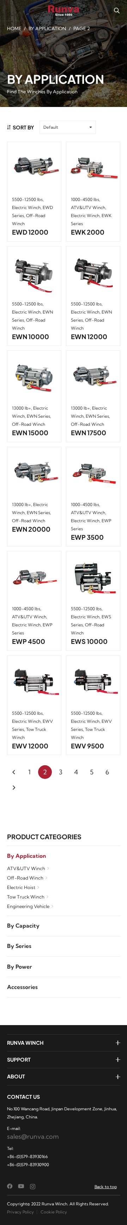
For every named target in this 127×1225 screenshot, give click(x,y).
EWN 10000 (30, 336)
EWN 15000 (30, 433)
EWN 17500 (88, 433)
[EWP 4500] (34, 578)
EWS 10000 (89, 641)
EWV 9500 (87, 746)
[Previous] (14, 772)
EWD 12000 (30, 232)
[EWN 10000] (34, 273)
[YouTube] (21, 1186)
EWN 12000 (89, 336)
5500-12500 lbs (27, 199)
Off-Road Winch (25, 878)
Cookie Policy (54, 1211)
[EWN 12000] (93, 273)
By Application (47, 28)
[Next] (14, 787)
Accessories (22, 987)
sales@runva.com (33, 1136)
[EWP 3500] (93, 474)
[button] (116, 10)
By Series (19, 946)
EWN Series (38, 416)
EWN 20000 (31, 529)
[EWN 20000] (34, 474)
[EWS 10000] (93, 578)
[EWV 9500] (93, 682)
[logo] (63, 10)
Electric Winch (26, 207)
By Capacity (23, 925)
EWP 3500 (87, 537)
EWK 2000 (87, 232)
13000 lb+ (21, 408)
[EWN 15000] (34, 378)
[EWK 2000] (93, 169)
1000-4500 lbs (85, 199)
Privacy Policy (20, 1211)
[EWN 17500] (93, 378)
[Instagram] (32, 1187)
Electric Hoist (21, 887)
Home (14, 28)
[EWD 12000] (34, 169)
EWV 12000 (30, 746)
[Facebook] (10, 1186)
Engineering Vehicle (28, 906)
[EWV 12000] (34, 682)
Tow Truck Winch (25, 897)
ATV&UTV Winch (26, 868)
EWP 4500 (28, 641)
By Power (19, 966)
